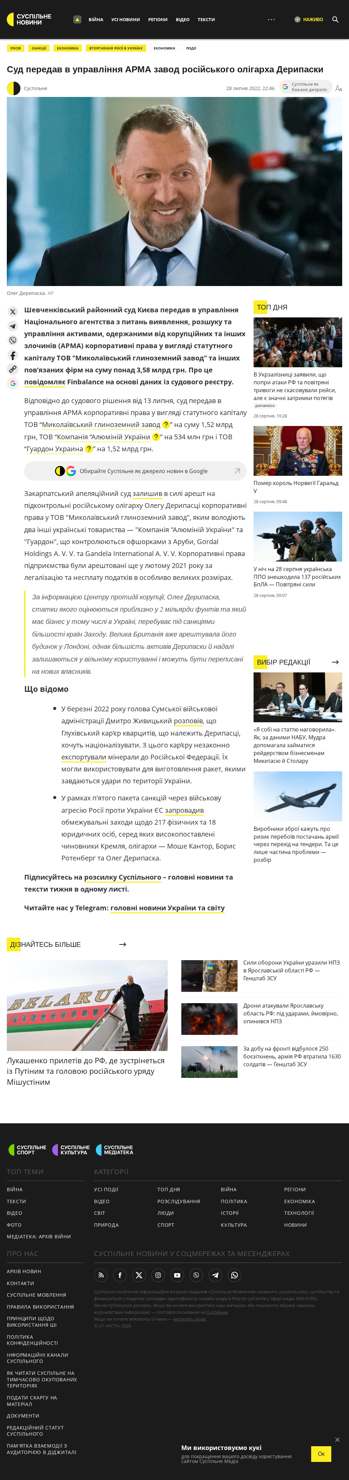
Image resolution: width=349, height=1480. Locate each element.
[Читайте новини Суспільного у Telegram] (215, 1275)
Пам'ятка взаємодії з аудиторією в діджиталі (41, 1448)
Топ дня (168, 1189)
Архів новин (24, 1271)
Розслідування (178, 1201)
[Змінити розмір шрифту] (338, 88)
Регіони (158, 19)
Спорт (165, 1225)
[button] (13, 312)
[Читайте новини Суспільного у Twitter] (139, 1275)
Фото (14, 1225)
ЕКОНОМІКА (67, 48)
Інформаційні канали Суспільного (37, 1358)
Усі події (106, 1189)
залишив (147, 493)
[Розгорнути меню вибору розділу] (77, 19)
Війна (96, 19)
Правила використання (40, 1307)
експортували (83, 757)
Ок (321, 1454)
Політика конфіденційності (32, 1340)
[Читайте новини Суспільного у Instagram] (158, 1275)
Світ (99, 1213)
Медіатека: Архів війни (39, 1236)
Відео (182, 19)
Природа (106, 1225)
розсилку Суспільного (122, 877)
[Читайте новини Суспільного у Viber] (196, 1275)
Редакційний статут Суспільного (35, 1430)
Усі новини (125, 19)
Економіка (299, 1201)
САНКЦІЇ (39, 48)
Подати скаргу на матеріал (32, 1400)
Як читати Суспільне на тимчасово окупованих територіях (42, 1379)
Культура (234, 1225)
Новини (295, 1225)
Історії (230, 1213)
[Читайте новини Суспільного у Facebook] (120, 1275)
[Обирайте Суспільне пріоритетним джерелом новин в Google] (13, 383)
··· (271, 19)
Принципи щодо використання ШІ (32, 1321)
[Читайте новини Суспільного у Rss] (101, 1275)
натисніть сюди (189, 1319)
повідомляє (44, 381)
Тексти (206, 19)
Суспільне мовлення (36, 1295)
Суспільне (35, 88)
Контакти (20, 1283)
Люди (165, 1213)
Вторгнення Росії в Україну (116, 48)
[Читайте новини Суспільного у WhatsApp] (234, 1275)
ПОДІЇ (191, 48)
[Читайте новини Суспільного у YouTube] (177, 1275)
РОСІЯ (16, 48)
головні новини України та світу (167, 907)
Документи (23, 1415)
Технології (299, 1213)
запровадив (184, 810)
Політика (234, 1201)
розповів (188, 720)
